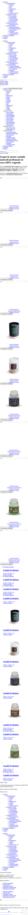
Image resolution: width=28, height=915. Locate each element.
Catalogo (5, 2)
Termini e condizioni (8, 883)
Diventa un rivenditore (8, 35)
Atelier (11, 11)
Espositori (11, 31)
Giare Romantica (13, 18)
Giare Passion (12, 17)
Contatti (5, 38)
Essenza (11, 10)
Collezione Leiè (14, 276)
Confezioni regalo (13, 32)
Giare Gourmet (13, 16)
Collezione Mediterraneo (14, 311)
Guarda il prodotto (7, 575)
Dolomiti (11, 4)
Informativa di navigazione (9, 887)
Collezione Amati (14, 241)
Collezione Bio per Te (11, 23)
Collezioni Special (10, 3)
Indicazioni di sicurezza (9, 888)
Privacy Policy (6, 884)
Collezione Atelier (14, 380)
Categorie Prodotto (10, 25)
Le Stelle (8, 99)
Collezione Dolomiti (14, 207)
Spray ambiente (13, 30)
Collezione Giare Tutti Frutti (14, 523)
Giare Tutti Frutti (13, 20)
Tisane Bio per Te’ (13, 13)
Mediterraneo (12, 9)
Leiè (10, 7)
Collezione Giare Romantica (14, 487)
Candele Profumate (14, 27)
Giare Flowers (12, 21)
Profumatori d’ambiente (15, 28)
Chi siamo (5, 37)
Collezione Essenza (14, 345)
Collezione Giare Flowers (14, 559)
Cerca (1, 80)
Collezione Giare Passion (14, 415)
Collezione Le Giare (11, 14)
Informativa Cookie (8, 886)
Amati (10, 6)
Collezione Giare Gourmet (14, 451)
